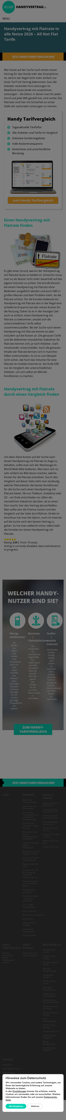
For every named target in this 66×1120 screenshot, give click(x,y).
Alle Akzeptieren (16, 1106)
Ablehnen (35, 1106)
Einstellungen (19, 1091)
